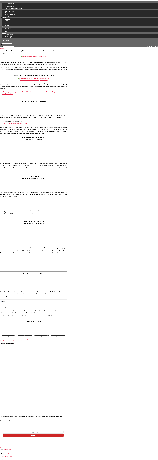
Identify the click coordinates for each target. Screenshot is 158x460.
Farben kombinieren (9, 5)
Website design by (6, 456)
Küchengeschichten (9, 37)
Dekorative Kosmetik (9, 12)
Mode (3, 48)
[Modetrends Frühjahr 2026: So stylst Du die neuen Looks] (42, 328)
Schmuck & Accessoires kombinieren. (13, 8)
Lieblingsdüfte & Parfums (11, 16)
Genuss (4, 33)
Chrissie (1, 48)
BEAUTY (4, 9)
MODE (4, 2)
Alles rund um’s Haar (10, 11)
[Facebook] (151, 46)
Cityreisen (7, 23)
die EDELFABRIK (8, 449)
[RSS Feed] (155, 46)
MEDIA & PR (5, 44)
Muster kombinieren (9, 6)
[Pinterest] (149, 46)
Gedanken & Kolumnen (10, 30)
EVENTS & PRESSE (7, 43)
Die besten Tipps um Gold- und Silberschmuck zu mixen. (15, 123)
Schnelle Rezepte (9, 34)
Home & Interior (8, 28)
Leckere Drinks (8, 36)
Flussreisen (7, 22)
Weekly (6, 31)
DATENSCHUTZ (6, 452)
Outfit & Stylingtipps (9, 3)
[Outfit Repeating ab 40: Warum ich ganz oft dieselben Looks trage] (58, 328)
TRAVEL (4, 17)
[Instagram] (147, 46)
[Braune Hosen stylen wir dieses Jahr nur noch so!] (25, 328)
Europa (6, 20)
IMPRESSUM (5, 453)
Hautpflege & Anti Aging (10, 14)
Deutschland (7, 19)
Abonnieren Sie (33, 435)
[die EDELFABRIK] (79, 40)
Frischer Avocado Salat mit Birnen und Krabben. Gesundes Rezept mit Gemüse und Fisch (15, 340)
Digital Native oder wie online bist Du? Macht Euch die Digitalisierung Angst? (14, 339)
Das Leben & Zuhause (7, 26)
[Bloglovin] (153, 46)
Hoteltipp (7, 25)
